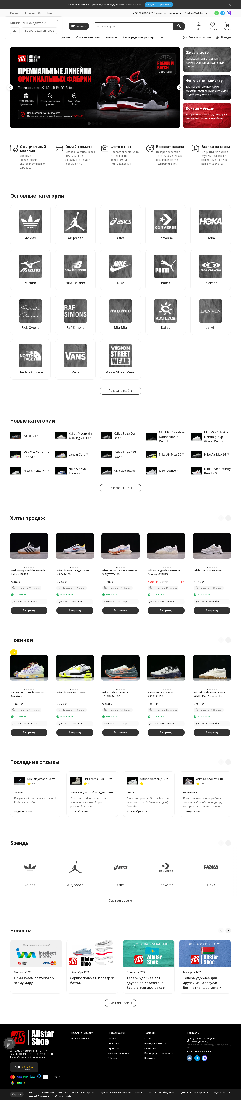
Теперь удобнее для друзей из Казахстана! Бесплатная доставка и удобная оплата (146, 985)
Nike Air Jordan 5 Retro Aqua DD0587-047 (42, 779)
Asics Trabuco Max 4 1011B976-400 (115, 694)
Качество (150, 1048)
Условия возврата (88, 37)
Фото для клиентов (156, 1043)
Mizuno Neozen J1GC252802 (155, 779)
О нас (147, 1038)
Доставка (113, 1043)
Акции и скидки (80, 1038)
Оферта (112, 1058)
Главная (30, 13)
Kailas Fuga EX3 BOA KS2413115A (161, 694)
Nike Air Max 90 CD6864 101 (74, 692)
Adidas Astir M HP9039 (208, 570)
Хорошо (17, 1094)
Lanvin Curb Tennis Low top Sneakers (28, 694)
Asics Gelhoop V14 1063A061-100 (211, 779)
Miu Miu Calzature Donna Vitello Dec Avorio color (209, 694)
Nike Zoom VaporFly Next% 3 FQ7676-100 (119, 572)
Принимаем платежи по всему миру (34, 980)
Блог (50, 13)
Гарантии (63, 37)
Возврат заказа (170, 147)
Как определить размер (138, 37)
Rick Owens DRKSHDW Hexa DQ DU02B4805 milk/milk (99, 779)
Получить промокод (158, 4)
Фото (41, 13)
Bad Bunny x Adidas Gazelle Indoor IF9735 (28, 572)
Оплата (112, 1038)
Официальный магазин (33, 149)
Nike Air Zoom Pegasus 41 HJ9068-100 (72, 572)
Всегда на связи (215, 147)
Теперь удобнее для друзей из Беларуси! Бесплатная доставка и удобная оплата (202, 985)
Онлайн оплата (78, 147)
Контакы (111, 37)
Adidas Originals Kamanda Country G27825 (164, 572)
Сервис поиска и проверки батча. (92, 980)
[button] (10, 87)
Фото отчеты (122, 147)
